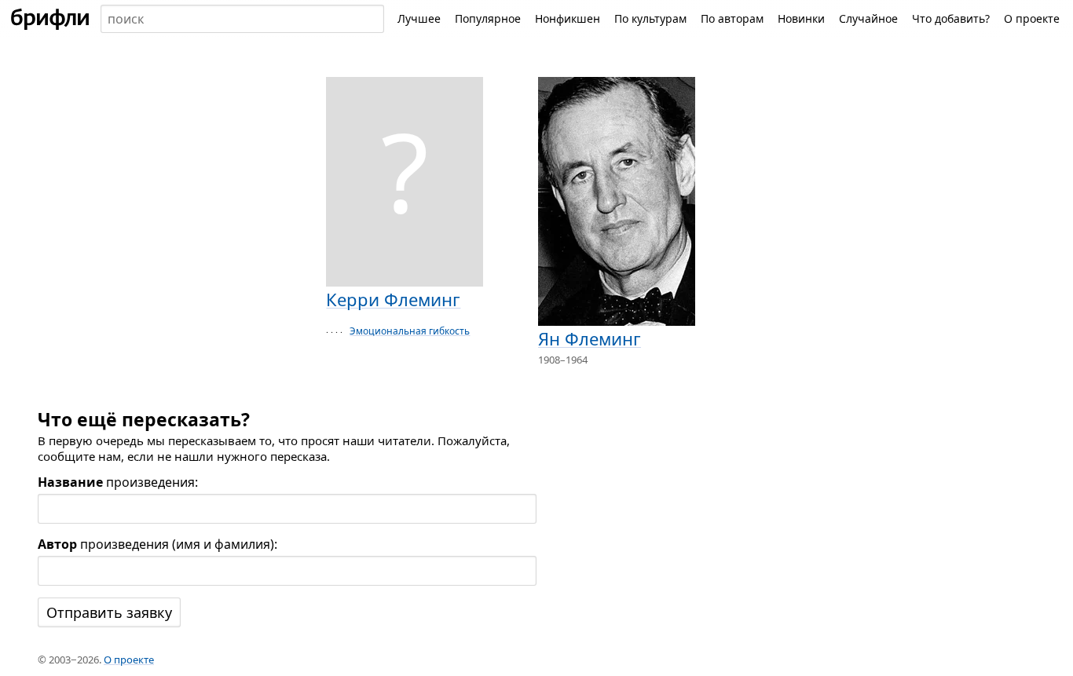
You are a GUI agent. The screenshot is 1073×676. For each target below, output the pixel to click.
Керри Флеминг (393, 299)
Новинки (801, 18)
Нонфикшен (567, 18)
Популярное (488, 18)
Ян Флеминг (589, 338)
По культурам (650, 18)
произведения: (118, 482)
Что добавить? (951, 18)
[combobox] (242, 19)
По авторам (732, 18)
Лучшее (419, 18)
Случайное (868, 18)
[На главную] (50, 18)
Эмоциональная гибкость (410, 331)
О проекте (1032, 18)
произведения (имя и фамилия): (157, 544)
